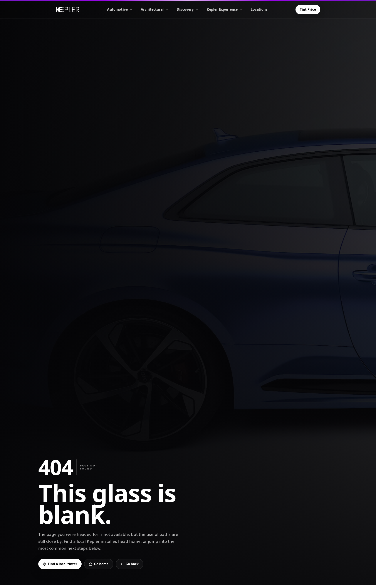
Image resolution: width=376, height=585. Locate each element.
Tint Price (308, 9)
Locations (259, 9)
